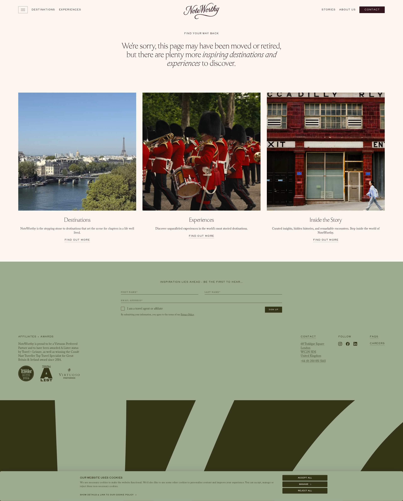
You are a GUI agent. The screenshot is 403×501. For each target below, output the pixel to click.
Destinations (43, 9)
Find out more (77, 239)
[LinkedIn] (355, 344)
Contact (372, 9)
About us (347, 9)
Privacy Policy (187, 314)
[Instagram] (340, 344)
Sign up (273, 310)
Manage (304, 484)
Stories (328, 9)
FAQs (374, 336)
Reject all (305, 491)
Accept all (305, 478)
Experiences (70, 9)
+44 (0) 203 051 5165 (313, 361)
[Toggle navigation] (23, 9)
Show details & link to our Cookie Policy (107, 495)
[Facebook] (348, 344)
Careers (377, 343)
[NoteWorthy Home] (201, 10)
